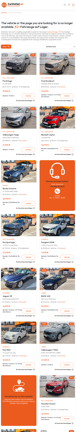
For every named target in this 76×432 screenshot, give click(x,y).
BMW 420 (45, 296)
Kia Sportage (9, 242)
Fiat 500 (6, 350)
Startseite (4, 12)
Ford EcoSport (47, 81)
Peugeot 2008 (47, 242)
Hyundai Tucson (48, 403)
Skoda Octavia (9, 188)
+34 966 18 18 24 (57, 186)
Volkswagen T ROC (49, 350)
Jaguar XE (7, 296)
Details (28, 96)
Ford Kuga (7, 81)
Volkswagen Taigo (11, 134)
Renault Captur (48, 134)
